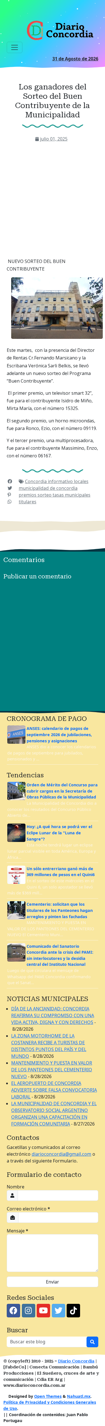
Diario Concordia (76, 1361)
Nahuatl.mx (78, 1396)
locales (81, 481)
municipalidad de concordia (48, 488)
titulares (27, 502)
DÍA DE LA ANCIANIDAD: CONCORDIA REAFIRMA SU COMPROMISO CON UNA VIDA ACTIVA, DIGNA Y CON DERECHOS (52, 1015)
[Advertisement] (52, 198)
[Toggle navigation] (14, 47)
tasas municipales (71, 495)
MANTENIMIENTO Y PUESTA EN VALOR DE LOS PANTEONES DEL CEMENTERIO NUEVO (51, 1070)
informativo (61, 481)
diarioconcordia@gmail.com (61, 1154)
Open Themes (48, 1396)
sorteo (45, 495)
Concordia (36, 481)
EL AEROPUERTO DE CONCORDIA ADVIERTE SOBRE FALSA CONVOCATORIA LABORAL (54, 1090)
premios (28, 495)
